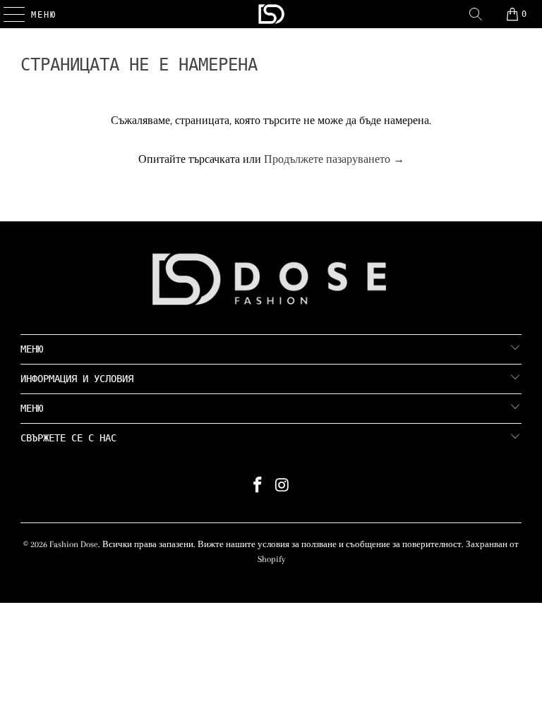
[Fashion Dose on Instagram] (283, 487)
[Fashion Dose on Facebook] (258, 487)
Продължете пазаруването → (334, 159)
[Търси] (475, 14)
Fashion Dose (73, 544)
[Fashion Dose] (271, 14)
